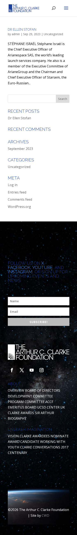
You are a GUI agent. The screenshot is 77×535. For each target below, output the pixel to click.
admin (16, 34)
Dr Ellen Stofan (22, 29)
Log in (12, 185)
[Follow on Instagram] (41, 370)
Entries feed (17, 192)
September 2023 (20, 148)
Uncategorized (53, 34)
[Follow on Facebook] (12, 370)
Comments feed (20, 199)
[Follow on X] (22, 370)
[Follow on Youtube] (32, 370)
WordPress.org (19, 206)
